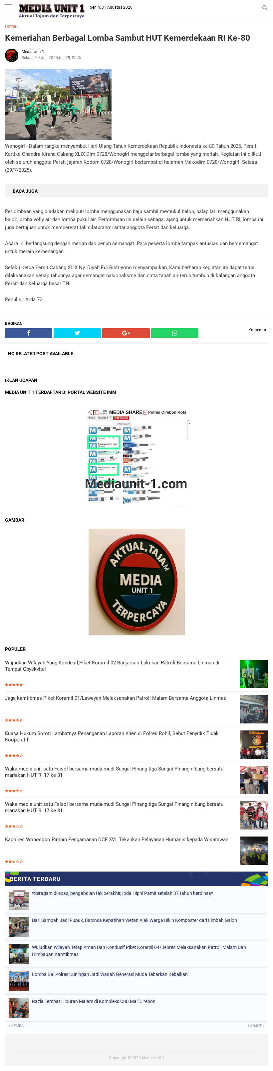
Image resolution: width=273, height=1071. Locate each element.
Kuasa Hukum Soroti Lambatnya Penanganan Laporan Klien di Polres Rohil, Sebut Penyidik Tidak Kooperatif (112, 736)
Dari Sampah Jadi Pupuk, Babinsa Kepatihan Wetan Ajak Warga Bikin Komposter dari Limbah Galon (134, 920)
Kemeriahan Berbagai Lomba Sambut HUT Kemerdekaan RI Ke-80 (127, 38)
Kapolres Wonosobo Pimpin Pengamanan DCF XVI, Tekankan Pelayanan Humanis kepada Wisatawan (116, 840)
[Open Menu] (8, 7)
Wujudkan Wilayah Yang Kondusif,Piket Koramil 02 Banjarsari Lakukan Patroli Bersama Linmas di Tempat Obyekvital (112, 666)
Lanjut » (256, 1026)
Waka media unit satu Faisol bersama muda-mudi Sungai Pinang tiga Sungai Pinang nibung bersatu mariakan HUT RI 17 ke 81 (114, 772)
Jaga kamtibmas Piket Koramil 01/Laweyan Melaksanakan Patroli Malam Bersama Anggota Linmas (115, 698)
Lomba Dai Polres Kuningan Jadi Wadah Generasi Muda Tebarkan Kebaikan (110, 974)
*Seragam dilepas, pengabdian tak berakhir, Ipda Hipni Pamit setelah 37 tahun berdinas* (122, 893)
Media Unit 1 (153, 1058)
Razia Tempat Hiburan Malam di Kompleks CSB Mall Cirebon (93, 1001)
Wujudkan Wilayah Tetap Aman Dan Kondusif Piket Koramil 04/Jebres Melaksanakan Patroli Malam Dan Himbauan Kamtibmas (139, 951)
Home (10, 26)
